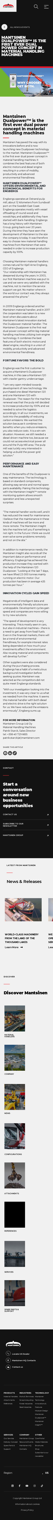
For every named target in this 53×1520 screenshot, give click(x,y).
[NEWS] (27, 1097)
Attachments (9, 1400)
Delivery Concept (11, 1442)
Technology (42, 1393)
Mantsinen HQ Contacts (24, 1360)
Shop (37, 1449)
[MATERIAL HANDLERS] (27, 1018)
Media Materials (41, 1442)
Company (24, 1435)
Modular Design (41, 1411)
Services (8, 1435)
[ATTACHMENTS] (27, 1175)
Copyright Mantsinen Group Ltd (27, 1498)
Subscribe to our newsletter (13, 824)
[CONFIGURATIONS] (27, 1136)
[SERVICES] (27, 1254)
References (8, 1403)
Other (38, 1435)
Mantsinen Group (13, 835)
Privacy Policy (27, 1510)
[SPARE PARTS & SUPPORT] (27, 1293)
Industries (25, 1393)
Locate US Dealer (21, 1354)
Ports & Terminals (26, 1396)
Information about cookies (27, 1504)
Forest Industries (26, 1403)
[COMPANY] (27, 1058)
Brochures (39, 1445)
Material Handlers (11, 1396)
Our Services (9, 1438)
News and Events (26, 1442)
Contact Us (10, 814)
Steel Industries (25, 1407)
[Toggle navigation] (46, 7)
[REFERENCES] (27, 1215)
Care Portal (39, 1438)
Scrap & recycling (26, 1400)
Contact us (17, 1367)
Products (9, 1393)
